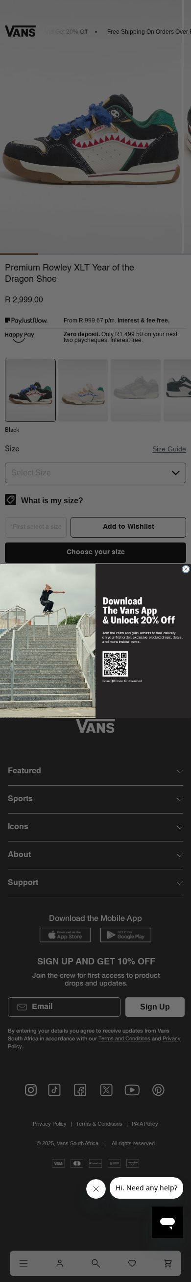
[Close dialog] (185, 569)
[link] (138, 610)
